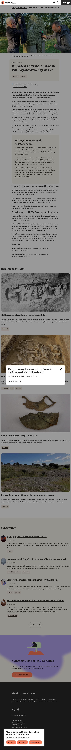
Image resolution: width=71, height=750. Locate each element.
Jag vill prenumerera (14, 381)
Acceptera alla (35, 742)
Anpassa (11, 742)
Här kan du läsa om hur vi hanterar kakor (17, 737)
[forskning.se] (8, 2)
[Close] (61, 369)
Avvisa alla (22, 742)
